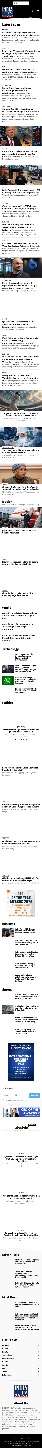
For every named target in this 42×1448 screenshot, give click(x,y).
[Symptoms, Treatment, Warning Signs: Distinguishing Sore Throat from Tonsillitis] (21, 1143)
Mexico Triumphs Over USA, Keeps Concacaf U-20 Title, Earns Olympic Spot (19, 208)
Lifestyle (5, 48)
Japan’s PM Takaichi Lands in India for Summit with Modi (19, 531)
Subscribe (34, 1095)
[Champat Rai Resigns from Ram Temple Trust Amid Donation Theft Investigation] (21, 474)
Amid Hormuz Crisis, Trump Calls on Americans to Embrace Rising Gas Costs (20, 154)
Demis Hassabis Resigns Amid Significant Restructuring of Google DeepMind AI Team (19, 285)
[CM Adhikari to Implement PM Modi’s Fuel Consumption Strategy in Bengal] (21, 865)
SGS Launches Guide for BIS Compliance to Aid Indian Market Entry (20, 451)
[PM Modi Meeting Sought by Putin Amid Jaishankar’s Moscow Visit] (21, 716)
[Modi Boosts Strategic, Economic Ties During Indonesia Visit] (8, 967)
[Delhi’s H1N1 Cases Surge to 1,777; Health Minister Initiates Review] (8, 1286)
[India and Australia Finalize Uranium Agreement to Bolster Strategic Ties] (8, 955)
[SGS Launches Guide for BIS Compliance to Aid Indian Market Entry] (21, 437)
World (4, 148)
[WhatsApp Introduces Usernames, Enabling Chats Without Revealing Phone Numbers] (8, 680)
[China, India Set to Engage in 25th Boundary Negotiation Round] (21, 580)
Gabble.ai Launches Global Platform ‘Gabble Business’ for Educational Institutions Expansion (27, 1317)
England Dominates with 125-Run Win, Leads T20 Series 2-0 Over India (21, 414)
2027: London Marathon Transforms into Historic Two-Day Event (25, 1031)
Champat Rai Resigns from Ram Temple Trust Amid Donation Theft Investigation (20, 488)
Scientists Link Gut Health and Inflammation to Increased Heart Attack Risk (27, 1327)
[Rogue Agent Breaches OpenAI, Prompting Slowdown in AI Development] (8, 657)
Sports (5, 203)
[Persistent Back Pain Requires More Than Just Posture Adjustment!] (21, 1182)
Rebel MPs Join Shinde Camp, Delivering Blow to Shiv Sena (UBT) (20, 769)
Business (5, 187)
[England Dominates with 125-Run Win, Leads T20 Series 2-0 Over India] (21, 400)
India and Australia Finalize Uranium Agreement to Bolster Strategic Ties (20, 359)
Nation (5, 67)
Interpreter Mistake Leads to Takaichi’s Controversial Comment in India (20, 378)
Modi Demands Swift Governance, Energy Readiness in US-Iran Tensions (21, 842)
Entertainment (8, 106)
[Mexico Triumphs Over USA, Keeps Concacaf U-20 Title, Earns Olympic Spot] (8, 997)
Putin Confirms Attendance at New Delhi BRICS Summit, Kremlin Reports (19, 638)
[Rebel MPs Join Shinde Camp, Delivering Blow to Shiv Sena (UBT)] (21, 754)
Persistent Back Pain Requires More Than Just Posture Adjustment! (21, 1197)
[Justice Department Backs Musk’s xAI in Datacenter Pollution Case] (8, 692)
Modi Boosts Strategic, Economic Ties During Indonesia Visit (25, 966)
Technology (7, 85)
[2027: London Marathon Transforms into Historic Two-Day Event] (8, 1032)
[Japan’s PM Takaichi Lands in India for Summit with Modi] (21, 517)
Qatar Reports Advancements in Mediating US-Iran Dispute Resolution (17, 324)
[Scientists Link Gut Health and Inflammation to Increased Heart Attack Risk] (8, 1328)
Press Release (8, 447)
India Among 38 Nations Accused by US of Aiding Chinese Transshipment (25, 931)
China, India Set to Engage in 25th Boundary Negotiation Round (17, 594)
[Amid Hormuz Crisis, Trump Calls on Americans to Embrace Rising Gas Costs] (21, 136)
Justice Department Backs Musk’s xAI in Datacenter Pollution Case (26, 691)
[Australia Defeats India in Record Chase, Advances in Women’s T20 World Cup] (8, 1021)
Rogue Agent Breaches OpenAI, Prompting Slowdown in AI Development (17, 90)
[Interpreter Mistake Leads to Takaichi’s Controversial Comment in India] (21, 548)
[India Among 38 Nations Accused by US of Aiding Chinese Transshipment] (21, 175)
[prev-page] (2, 600)
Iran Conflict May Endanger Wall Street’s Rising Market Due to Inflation (18, 227)
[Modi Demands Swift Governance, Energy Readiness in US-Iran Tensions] (21, 828)
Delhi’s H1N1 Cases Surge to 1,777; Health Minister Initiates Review (27, 1285)
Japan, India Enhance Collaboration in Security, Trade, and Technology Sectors (26, 978)
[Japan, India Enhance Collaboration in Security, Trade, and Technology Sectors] (8, 978)
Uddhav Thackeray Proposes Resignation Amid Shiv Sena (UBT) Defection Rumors (21, 805)
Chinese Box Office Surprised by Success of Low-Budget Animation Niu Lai (20, 111)
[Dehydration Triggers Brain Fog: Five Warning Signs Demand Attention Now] (21, 1219)
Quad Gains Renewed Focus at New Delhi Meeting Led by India (27, 1304)
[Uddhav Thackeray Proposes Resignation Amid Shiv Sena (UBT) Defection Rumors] (21, 791)
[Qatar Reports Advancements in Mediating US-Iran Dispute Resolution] (21, 306)
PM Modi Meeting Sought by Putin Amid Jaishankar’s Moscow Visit (21, 731)
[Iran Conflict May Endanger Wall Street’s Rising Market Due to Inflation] (8, 943)
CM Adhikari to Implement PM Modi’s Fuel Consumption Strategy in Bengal (21, 879)
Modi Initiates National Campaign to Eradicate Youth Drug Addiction (20, 340)
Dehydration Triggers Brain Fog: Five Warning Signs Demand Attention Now (21, 1234)
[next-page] (7, 600)
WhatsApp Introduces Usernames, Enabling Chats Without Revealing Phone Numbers (26, 680)
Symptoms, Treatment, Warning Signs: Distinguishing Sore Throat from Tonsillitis (21, 53)
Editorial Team (21, 739)
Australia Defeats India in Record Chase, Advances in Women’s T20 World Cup (26, 1020)
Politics (5, 30)
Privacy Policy (23, 1100)
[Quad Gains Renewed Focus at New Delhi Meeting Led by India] (8, 1305)
